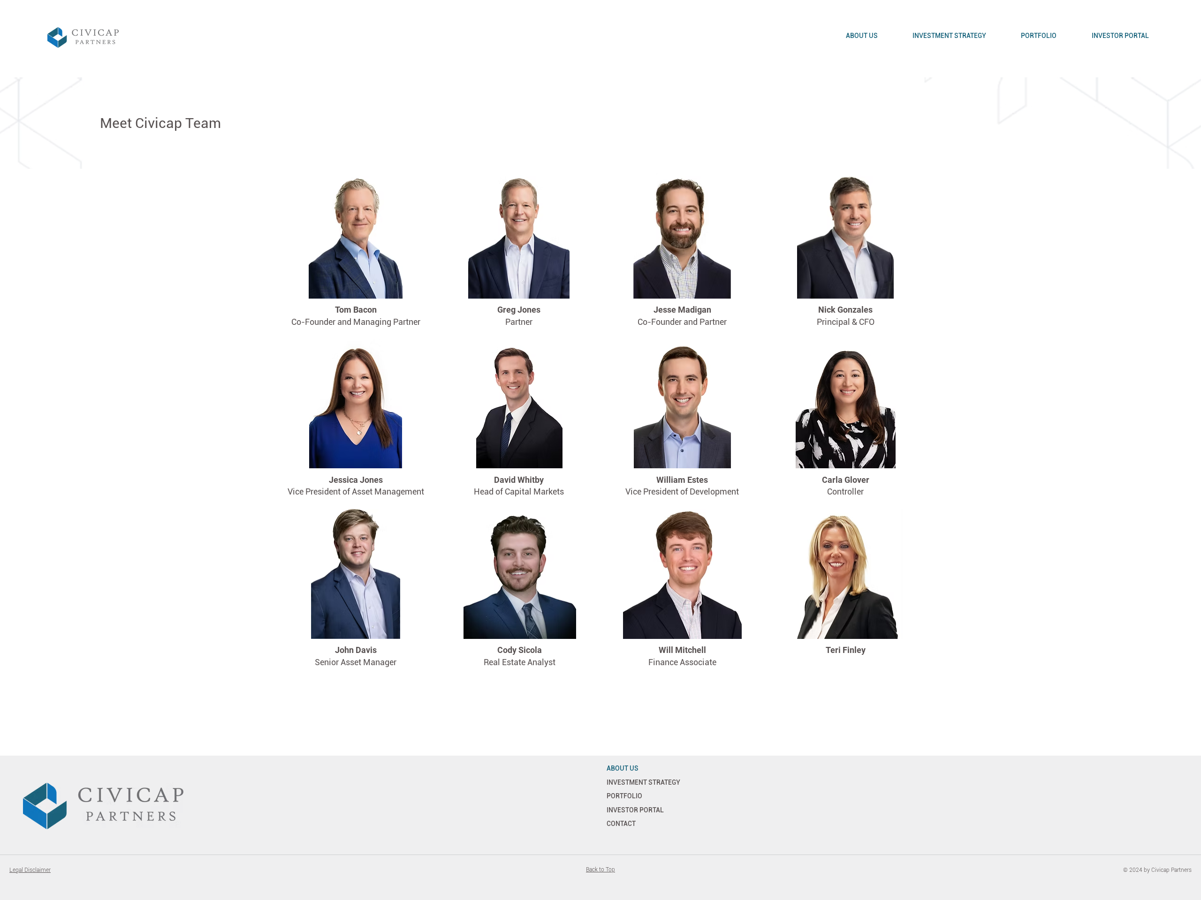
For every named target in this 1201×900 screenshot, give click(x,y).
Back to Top (600, 869)
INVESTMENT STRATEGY (643, 782)
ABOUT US (623, 768)
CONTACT (621, 823)
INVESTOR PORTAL (635, 810)
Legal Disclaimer (30, 870)
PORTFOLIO (624, 796)
